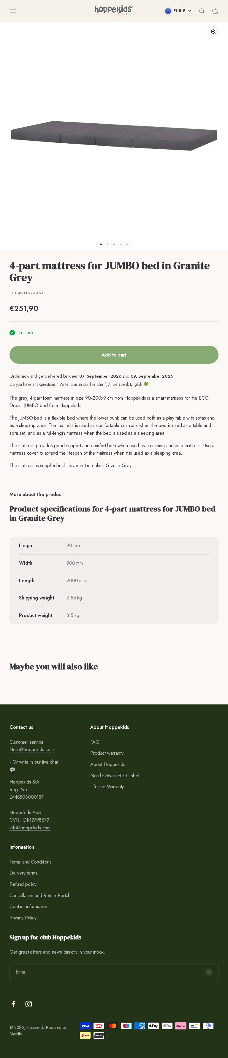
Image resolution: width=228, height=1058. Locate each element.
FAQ (94, 742)
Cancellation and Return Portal (39, 895)
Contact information (28, 906)
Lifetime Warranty (107, 786)
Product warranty (106, 753)
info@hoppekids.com (30, 827)
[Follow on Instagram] (29, 1004)
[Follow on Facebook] (14, 1004)
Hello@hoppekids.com (32, 749)
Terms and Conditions (31, 861)
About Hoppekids (107, 764)
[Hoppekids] (114, 11)
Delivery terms (23, 872)
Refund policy (23, 884)
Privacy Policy (23, 917)
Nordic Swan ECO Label (114, 775)
